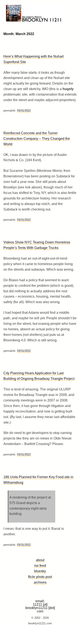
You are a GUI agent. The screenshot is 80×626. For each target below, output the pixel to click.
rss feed (40, 565)
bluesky (40, 571)
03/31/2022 (24, 110)
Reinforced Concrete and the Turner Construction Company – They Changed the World (36, 138)
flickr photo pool (40, 577)
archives (40, 582)
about (40, 560)
